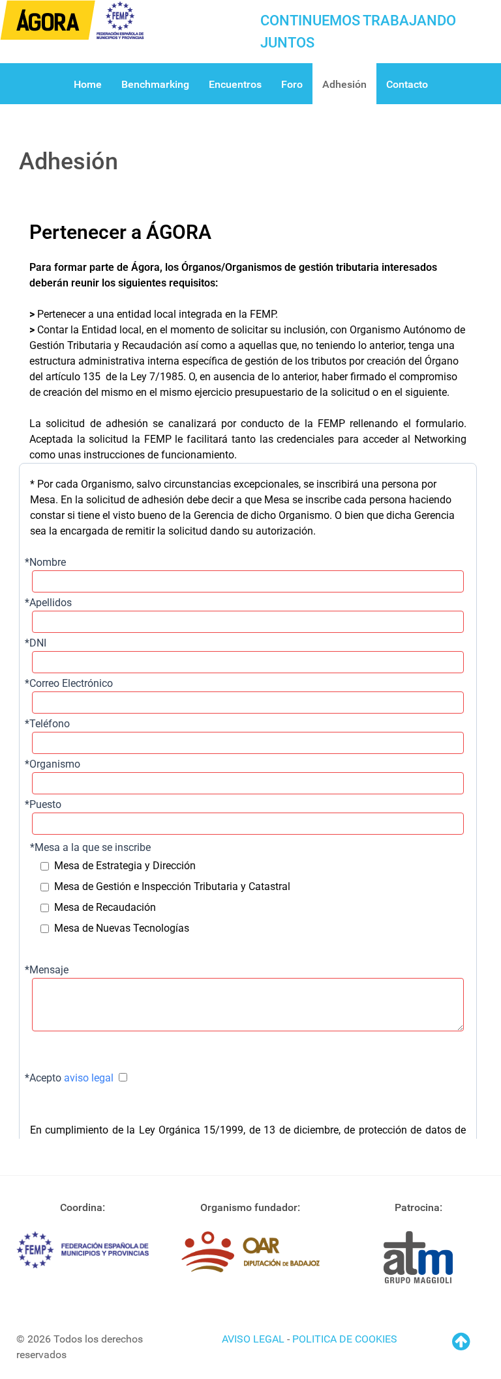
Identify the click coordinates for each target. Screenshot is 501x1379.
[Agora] (72, 19)
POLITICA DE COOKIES (344, 1339)
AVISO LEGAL (253, 1339)
